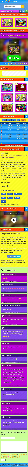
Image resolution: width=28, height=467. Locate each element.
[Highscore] (8, 63)
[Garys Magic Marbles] (7, 98)
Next (4, 201)
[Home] (2, 1)
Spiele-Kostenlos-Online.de (10, 464)
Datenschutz (21, 465)
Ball (4, 193)
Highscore (18, 193)
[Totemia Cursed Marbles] (21, 22)
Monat (14, 120)
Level (17, 197)
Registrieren (9, 145)
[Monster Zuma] (21, 108)
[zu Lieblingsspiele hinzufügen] (15, 63)
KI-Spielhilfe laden (15, 256)
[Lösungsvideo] (12, 63)
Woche (9, 120)
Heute (4, 120)
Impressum (14, 466)
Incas (10, 197)
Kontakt (26, 465)
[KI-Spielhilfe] (5, 63)
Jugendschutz (14, 465)
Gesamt (23, 120)
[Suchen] (22, 6)
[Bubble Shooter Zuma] (7, 22)
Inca (4, 197)
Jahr (19, 120)
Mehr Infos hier (13, 37)
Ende (10, 193)
